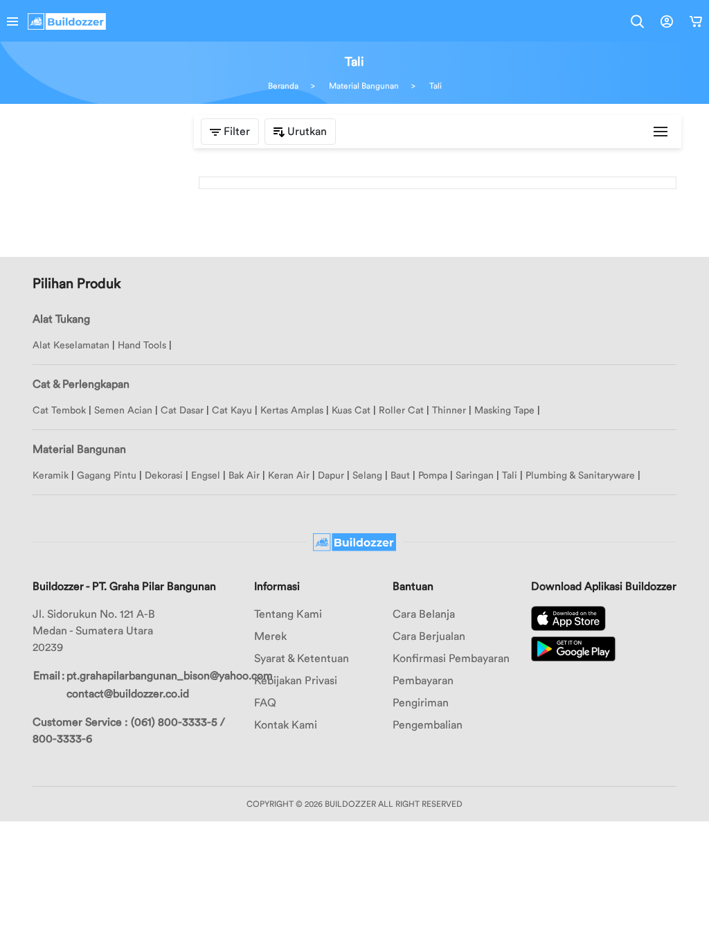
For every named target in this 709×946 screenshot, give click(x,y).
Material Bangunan (364, 86)
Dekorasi (164, 476)
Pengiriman (421, 702)
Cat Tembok (59, 411)
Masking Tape (504, 411)
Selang (367, 476)
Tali (435, 86)
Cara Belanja (424, 614)
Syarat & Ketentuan (301, 658)
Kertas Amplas (291, 411)
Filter (235, 131)
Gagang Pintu (106, 476)
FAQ (265, 702)
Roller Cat (401, 411)
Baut (400, 476)
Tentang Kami (288, 614)
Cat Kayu (232, 411)
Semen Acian (123, 411)
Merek (270, 636)
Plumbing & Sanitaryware (580, 476)
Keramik (51, 476)
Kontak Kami (285, 725)
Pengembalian (428, 725)
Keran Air (288, 476)
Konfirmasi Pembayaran (451, 658)
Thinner (449, 411)
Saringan (475, 476)
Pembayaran (423, 680)
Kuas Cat (351, 411)
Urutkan (306, 131)
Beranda (283, 86)
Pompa (432, 476)
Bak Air (244, 476)
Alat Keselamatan (71, 345)
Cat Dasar (182, 411)
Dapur (331, 476)
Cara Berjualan (429, 636)
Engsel (205, 476)
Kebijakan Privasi (295, 680)
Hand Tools (142, 345)
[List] (660, 132)
